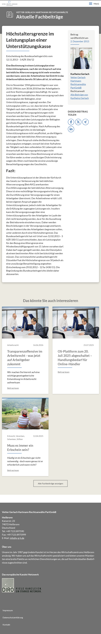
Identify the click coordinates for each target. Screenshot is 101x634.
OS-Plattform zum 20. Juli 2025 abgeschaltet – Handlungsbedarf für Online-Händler (75, 357)
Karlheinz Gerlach (79, 73)
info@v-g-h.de (17, 538)
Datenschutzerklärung (13, 617)
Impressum (8, 610)
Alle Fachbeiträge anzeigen (50, 483)
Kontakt (6, 624)
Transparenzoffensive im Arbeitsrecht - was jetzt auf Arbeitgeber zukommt (24, 357)
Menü (96, 3)
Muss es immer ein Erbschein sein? (20, 448)
